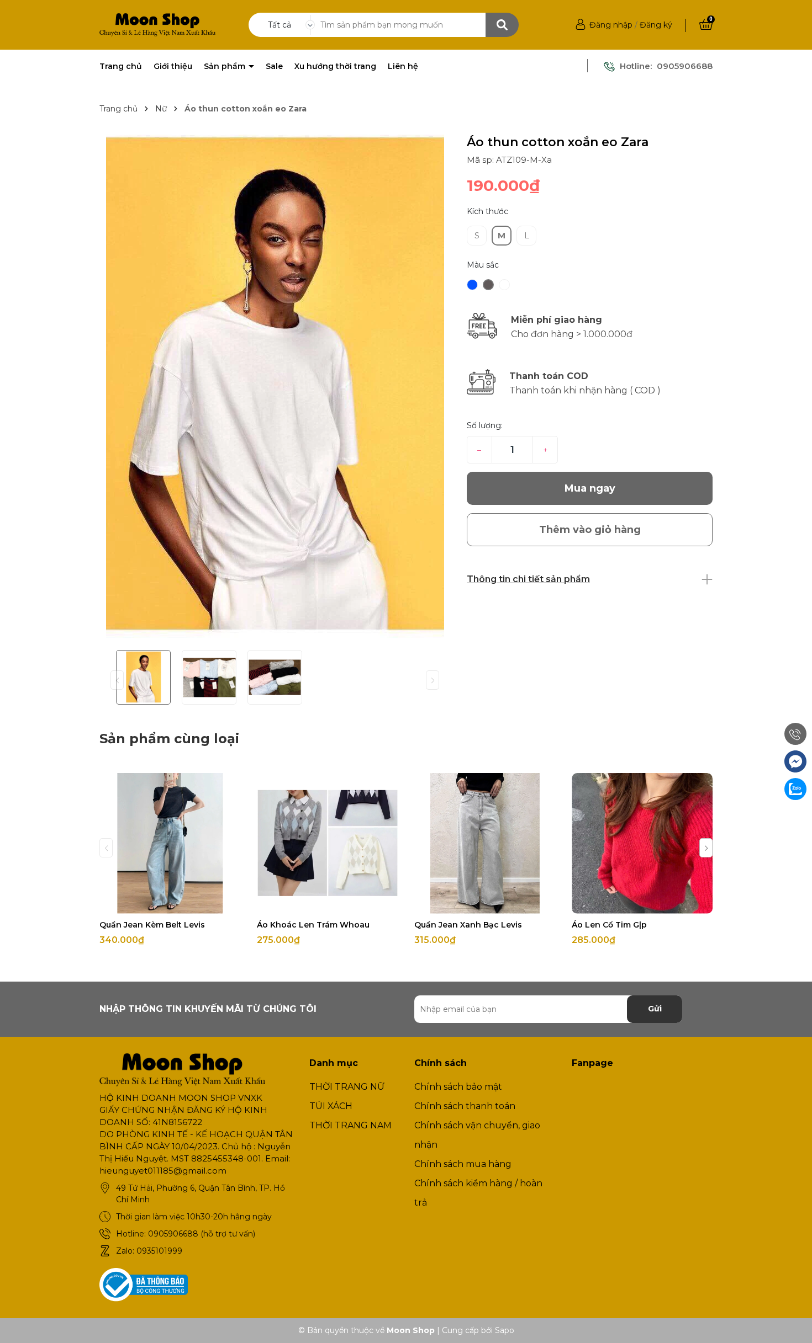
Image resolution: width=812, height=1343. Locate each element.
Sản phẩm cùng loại (169, 739)
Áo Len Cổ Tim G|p (609, 925)
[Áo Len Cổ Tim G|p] (642, 843)
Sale (274, 66)
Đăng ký (656, 25)
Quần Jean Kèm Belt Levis (152, 925)
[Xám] (488, 284)
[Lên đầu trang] (792, 1323)
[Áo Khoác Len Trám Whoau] (327, 843)
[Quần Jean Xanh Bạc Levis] (484, 843)
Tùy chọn (170, 903)
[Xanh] (472, 284)
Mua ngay (590, 488)
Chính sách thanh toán (464, 1106)
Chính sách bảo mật (458, 1086)
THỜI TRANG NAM (350, 1125)
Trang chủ (120, 66)
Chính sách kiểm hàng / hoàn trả (478, 1193)
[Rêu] (504, 284)
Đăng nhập (610, 25)
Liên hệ (403, 66)
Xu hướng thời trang (335, 66)
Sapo (504, 1330)
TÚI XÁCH (330, 1106)
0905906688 (685, 66)
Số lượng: (485, 425)
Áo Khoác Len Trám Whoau (313, 925)
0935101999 (159, 1251)
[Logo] (157, 24)
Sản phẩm (225, 66)
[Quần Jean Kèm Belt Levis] (169, 843)
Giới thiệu (173, 66)
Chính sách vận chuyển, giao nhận (477, 1135)
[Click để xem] (274, 388)
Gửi (655, 1009)
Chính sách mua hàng (463, 1164)
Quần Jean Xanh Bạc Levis (468, 925)
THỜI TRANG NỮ (346, 1086)
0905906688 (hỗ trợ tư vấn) (201, 1234)
